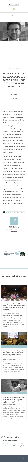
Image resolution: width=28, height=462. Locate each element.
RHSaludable (8, 311)
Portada (18, 68)
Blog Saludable (11, 68)
